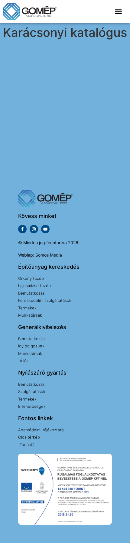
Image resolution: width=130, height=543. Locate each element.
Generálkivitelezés (42, 327)
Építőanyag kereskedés (49, 267)
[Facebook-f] (22, 229)
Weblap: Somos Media (40, 254)
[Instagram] (34, 229)
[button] (118, 12)
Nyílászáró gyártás (42, 372)
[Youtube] (45, 229)
